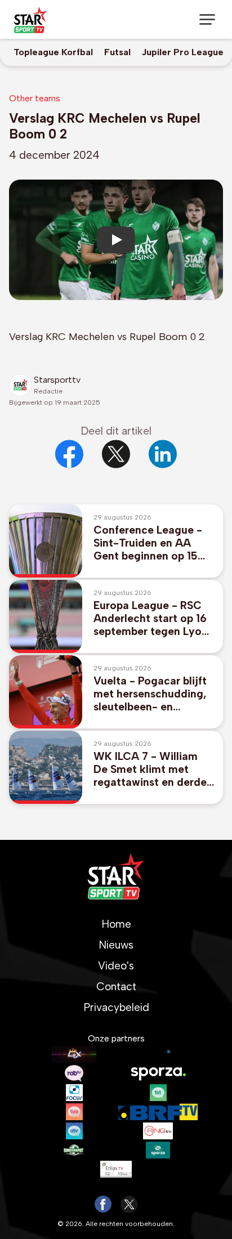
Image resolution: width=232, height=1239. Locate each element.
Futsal (117, 52)
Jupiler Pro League (183, 52)
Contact (116, 986)
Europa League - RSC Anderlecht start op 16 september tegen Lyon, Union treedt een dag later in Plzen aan (152, 618)
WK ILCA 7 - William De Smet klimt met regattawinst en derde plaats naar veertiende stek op (150, 769)
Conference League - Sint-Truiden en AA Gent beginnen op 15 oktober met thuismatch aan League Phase (152, 543)
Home (116, 924)
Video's (116, 965)
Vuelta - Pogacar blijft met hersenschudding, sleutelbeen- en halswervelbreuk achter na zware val (152, 693)
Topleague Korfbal (53, 52)
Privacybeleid (116, 1007)
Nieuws (116, 944)
